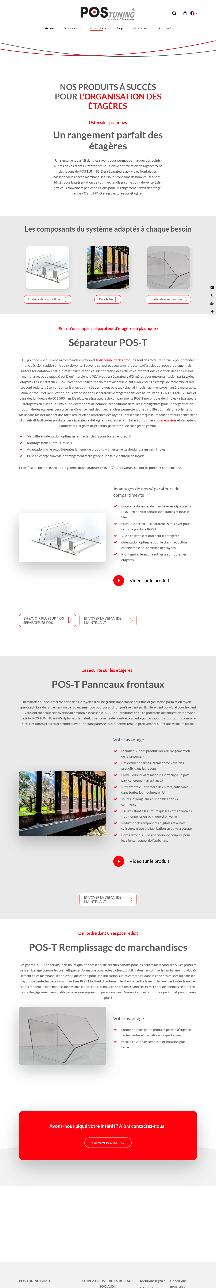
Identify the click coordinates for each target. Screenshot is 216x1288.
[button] (47, 299)
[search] (174, 13)
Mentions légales (152, 1281)
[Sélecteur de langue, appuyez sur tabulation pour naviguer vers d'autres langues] (192, 13)
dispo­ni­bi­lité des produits (117, 360)
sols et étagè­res (165, 420)
